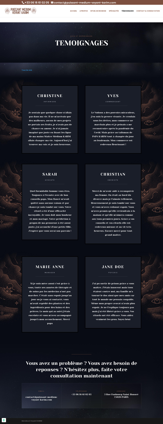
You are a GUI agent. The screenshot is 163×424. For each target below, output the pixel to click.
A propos (84, 11)
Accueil (73, 11)
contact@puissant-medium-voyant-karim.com (42, 398)
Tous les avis (27, 70)
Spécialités (114, 11)
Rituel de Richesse (98, 11)
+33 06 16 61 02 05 (81, 394)
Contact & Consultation (148, 11)
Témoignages (128, 11)
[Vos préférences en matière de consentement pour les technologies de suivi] (4, 420)
